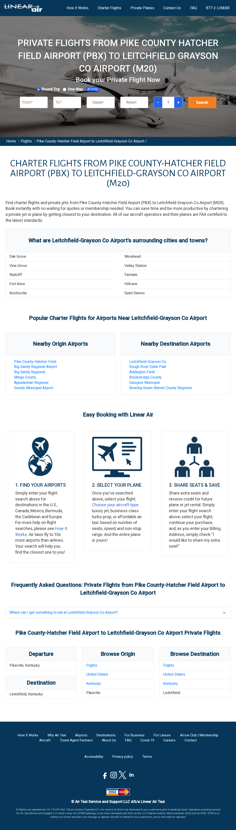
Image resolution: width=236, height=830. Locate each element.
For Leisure (162, 735)
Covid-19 (147, 740)
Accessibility (93, 757)
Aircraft (45, 740)
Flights (91, 665)
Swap (94, 89)
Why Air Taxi (56, 735)
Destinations (106, 735)
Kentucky (93, 683)
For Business (135, 735)
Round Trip (51, 89)
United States (97, 674)
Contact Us (172, 8)
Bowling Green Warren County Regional (160, 388)
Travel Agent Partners (76, 740)
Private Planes (142, 8)
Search (202, 102)
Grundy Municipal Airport (33, 388)
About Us (109, 740)
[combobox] (22, 102)
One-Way (75, 89)
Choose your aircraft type (115, 504)
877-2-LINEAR (218, 8)
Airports (81, 735)
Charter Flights (109, 8)
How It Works (77, 8)
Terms (147, 757)
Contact (191, 740)
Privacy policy (122, 757)
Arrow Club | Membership (199, 735)
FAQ (193, 8)
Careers (169, 740)
